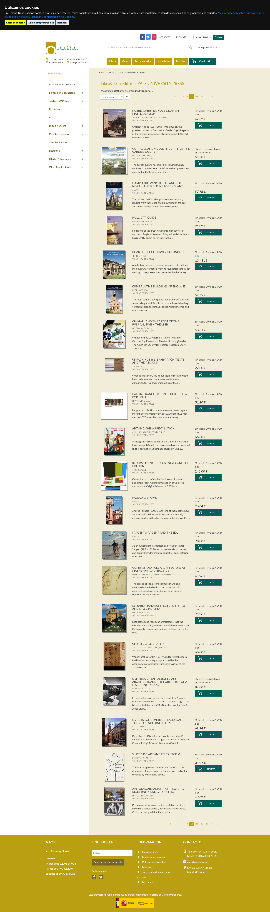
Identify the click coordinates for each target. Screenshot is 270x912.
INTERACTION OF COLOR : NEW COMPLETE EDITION (161, 464)
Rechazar (62, 22)
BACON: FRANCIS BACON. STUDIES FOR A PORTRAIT (159, 395)
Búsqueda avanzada (209, 47)
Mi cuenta (147, 881)
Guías (125, 61)
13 (207, 96)
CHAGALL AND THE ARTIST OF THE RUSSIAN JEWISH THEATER (155, 323)
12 (202, 96)
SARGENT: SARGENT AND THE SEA (155, 532)
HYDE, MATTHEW (140, 290)
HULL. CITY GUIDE (144, 217)
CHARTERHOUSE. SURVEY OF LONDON (158, 252)
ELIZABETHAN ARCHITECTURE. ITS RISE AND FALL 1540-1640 (159, 607)
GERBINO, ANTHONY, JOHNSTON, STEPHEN (152, 574)
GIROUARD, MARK (140, 612)
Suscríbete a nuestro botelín (108, 862)
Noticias (180, 61)
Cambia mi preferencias (41, 22)
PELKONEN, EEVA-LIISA (142, 795)
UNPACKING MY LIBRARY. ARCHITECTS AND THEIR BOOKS (158, 361)
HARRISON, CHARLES (142, 758)
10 (192, 96)
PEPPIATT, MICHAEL (141, 401)
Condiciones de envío (153, 856)
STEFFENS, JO (138, 366)
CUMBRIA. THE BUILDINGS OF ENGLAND (159, 286)
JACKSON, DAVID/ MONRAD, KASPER (149, 117)
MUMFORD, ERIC (140, 688)
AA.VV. (135, 190)
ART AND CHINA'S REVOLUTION (153, 428)
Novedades (164, 61)
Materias (147, 866)
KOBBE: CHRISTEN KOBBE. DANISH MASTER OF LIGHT (155, 112)
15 (217, 96)
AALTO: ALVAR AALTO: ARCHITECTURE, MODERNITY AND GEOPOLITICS (158, 790)
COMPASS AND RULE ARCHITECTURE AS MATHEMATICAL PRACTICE (158, 569)
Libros (112, 61)
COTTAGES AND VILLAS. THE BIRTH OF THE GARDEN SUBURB (161, 150)
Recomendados (143, 61)
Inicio (101, 72)
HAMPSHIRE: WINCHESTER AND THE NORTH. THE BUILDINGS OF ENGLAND (157, 184)
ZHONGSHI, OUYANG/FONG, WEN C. (149, 647)
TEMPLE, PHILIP (139, 256)
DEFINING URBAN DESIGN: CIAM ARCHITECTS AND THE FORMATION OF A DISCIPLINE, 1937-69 (159, 682)
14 (212, 96)
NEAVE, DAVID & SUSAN (143, 221)
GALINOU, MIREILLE (141, 155)
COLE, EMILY (138, 726)
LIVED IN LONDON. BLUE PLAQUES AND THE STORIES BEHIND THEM (158, 721)
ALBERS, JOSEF (139, 470)
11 (197, 96)
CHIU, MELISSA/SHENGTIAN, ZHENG (148, 432)
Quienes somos (150, 851)
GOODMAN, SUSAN (141, 328)
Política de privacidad (153, 861)
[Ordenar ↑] (127, 97)
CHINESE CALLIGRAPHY (148, 643)
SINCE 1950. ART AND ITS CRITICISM (156, 754)
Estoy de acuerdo (15, 22)
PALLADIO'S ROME (144, 497)
